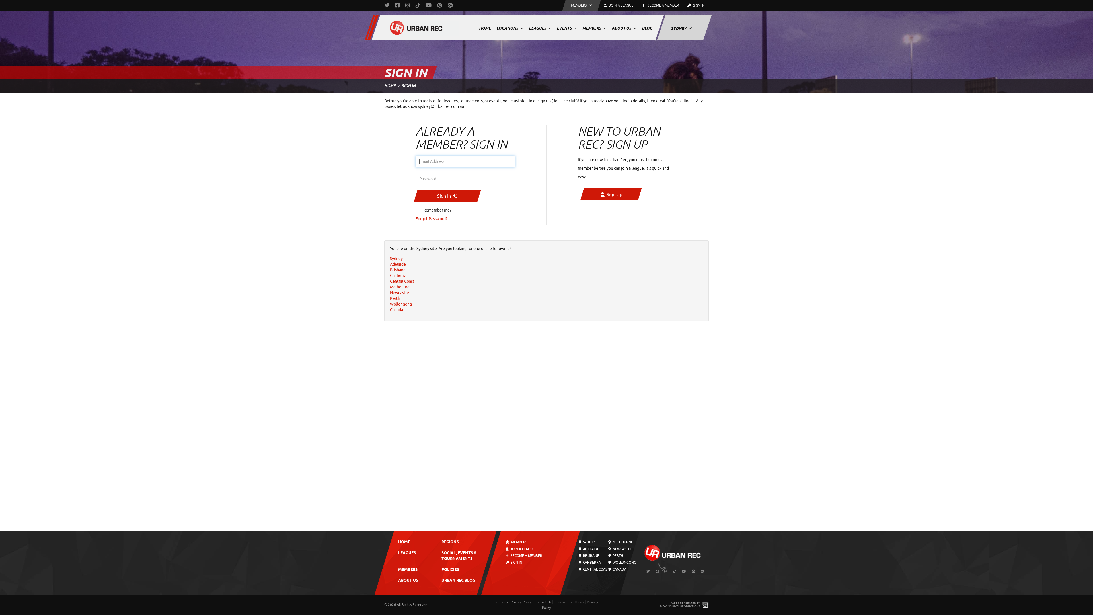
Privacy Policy (521, 602)
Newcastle (621, 549)
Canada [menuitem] (396, 310)
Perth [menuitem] (395, 298)
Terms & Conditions (569, 602)
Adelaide (590, 549)
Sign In (698, 5)
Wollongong (623, 562)
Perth (617, 556)
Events (565, 28)
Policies (450, 570)
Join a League (522, 549)
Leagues (538, 28)
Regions (450, 542)
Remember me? (437, 210)
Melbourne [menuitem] (400, 287)
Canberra (591, 562)
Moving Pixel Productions (680, 606)
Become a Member (662, 5)
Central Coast (595, 569)
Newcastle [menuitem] (399, 292)
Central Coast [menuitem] (402, 281)
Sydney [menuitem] (396, 258)
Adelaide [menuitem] (398, 264)
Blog (647, 28)
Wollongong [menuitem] (401, 304)
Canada (618, 569)
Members (592, 28)
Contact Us (543, 602)
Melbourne (622, 542)
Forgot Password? (431, 218)
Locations (507, 28)
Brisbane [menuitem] (398, 270)
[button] (581, 5)
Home (485, 28)
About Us (622, 28)
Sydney (679, 28)
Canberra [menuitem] (398, 275)
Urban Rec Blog (458, 580)
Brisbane (590, 556)
